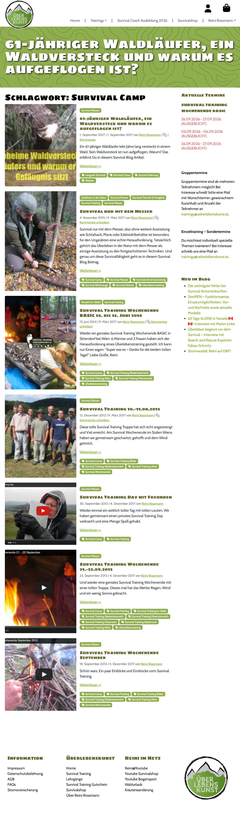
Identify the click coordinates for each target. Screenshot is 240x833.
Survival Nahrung (148, 175)
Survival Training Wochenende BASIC (204, 108)
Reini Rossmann (220, 20)
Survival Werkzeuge (96, 285)
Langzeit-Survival (95, 175)
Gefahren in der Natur (93, 197)
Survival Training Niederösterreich (129, 373)
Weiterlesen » (90, 166)
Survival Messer (119, 197)
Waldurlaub (133, 784)
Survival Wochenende (97, 472)
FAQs (12, 784)
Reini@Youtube (136, 768)
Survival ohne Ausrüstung (151, 279)
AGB (11, 779)
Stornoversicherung (23, 790)
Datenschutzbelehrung (25, 773)
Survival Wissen (90, 110)
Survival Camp (121, 175)
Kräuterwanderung (139, 790)
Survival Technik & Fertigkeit (148, 197)
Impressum (16, 768)
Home (75, 20)
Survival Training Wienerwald (135, 378)
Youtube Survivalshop (141, 773)
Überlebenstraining (153, 285)
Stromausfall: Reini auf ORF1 (209, 351)
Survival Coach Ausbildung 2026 (142, 20)
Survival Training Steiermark (140, 622)
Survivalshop (188, 20)
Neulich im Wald (90, 302)
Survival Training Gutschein (86, 784)
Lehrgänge (74, 779)
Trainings (97, 20)
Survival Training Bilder (123, 461)
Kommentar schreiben (94, 222)
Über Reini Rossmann (82, 795)
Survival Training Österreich (101, 622)
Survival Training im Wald (151, 611)
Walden (89, 180)
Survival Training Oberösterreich (149, 616)
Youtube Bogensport (141, 779)
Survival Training (90, 203)
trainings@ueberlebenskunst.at (204, 214)
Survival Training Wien (98, 378)
